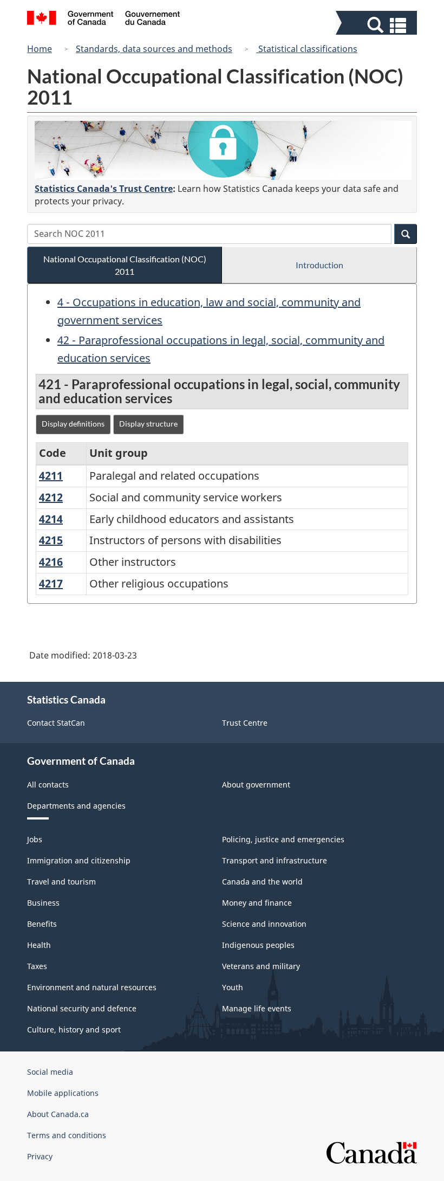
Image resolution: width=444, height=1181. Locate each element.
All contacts (48, 784)
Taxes (37, 966)
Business (43, 903)
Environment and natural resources (91, 987)
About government (256, 784)
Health (39, 945)
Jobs (34, 839)
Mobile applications (63, 1093)
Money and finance (257, 903)
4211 (51, 475)
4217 (51, 583)
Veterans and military (261, 966)
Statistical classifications (306, 49)
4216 (51, 561)
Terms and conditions (66, 1135)
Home (39, 49)
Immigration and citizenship (78, 860)
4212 (51, 497)
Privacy (40, 1156)
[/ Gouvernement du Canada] (103, 19)
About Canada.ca (58, 1114)
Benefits (42, 924)
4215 (51, 540)
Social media (50, 1072)
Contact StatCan (56, 723)
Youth (232, 987)
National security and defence (81, 1008)
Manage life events (256, 1008)
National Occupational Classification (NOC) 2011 (124, 265)
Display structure (148, 423)
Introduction (319, 265)
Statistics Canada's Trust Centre (104, 189)
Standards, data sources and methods (154, 49)
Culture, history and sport (74, 1029)
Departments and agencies (76, 806)
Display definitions (73, 423)
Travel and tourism (61, 881)
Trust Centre (244, 723)
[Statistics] (223, 150)
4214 (51, 519)
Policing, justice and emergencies (283, 839)
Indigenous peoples (258, 945)
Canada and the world (262, 881)
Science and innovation (264, 924)
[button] (377, 25)
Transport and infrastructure (274, 860)
